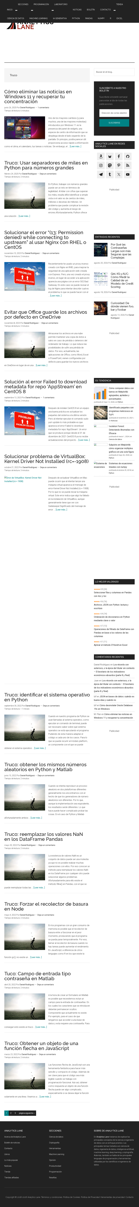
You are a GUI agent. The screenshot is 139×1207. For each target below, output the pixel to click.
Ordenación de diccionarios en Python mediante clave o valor (112, 619)
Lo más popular (11, 1160)
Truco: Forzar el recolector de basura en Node (46, 906)
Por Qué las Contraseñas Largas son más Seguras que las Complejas (121, 251)
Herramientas (55, 1148)
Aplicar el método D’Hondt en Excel (110, 645)
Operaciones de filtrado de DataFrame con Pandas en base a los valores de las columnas (114, 633)
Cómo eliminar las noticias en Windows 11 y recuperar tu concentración (38, 96)
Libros (7, 1154)
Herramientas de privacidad (113, 1197)
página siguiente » (26, 1114)
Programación (55, 1172)
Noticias (114, 421)
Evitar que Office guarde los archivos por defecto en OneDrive (45, 314)
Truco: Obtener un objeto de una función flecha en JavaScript (41, 1045)
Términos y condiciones (51, 1197)
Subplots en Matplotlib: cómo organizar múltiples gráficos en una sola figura (121, 448)
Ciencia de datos (115, 439)
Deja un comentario (48, 174)
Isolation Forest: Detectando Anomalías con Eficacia (121, 430)
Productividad (55, 1166)
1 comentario (43, 107)
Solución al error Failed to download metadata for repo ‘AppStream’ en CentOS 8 (45, 386)
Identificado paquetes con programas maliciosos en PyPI (121, 411)
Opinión (52, 1160)
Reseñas (53, 1177)
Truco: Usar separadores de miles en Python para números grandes (46, 165)
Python (120, 402)
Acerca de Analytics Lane (15, 1137)
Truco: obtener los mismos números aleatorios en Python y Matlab (45, 767)
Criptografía (54, 1143)
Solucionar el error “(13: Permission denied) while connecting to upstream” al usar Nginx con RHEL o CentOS (45, 240)
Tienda (7, 1172)
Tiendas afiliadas (11, 1177)
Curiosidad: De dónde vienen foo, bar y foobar (122, 306)
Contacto (8, 1148)
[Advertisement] (98, 37)
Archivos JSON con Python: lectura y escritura (111, 607)
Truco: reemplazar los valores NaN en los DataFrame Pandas (43, 836)
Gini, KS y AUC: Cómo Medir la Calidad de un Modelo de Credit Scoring (122, 280)
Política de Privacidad (107, 128)
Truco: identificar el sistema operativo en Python (47, 697)
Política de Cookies (71, 1197)
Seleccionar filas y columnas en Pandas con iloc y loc (113, 594)
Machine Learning (56, 1154)
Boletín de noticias (12, 1143)
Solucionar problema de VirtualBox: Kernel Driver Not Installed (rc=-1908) (46, 458)
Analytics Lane (30, 24)
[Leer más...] (75, 146)
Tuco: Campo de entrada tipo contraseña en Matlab (37, 976)
